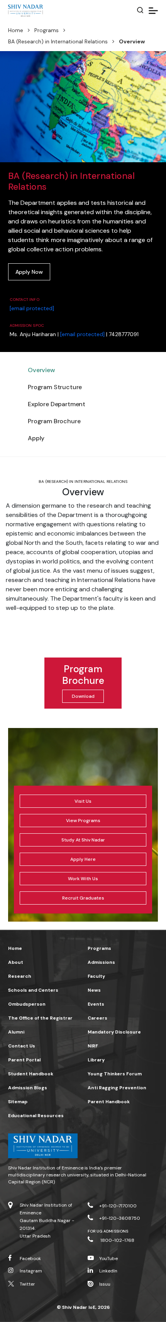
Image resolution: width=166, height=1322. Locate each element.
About (15, 962)
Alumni (16, 1032)
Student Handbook (30, 1074)
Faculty (96, 976)
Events (96, 1004)
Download (83, 696)
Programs (46, 30)
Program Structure (55, 387)
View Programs (83, 820)
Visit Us (83, 801)
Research (19, 976)
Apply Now (29, 271)
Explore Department (56, 404)
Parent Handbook (109, 1102)
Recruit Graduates (83, 898)
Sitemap (17, 1102)
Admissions (101, 962)
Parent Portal (24, 1060)
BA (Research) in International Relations (58, 41)
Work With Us (83, 879)
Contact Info (24, 299)
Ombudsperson (27, 1004)
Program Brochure (54, 421)
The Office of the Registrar (40, 1018)
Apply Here (83, 859)
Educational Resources (36, 1116)
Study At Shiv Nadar (83, 840)
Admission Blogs (27, 1088)
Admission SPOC (27, 325)
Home (15, 30)
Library (96, 1060)
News (94, 990)
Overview (41, 370)
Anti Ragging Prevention (117, 1088)
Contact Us (21, 1046)
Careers (97, 1018)
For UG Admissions (108, 1231)
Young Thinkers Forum (115, 1074)
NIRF (93, 1046)
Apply (36, 438)
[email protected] (32, 308)
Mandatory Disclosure (114, 1032)
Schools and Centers (33, 990)
